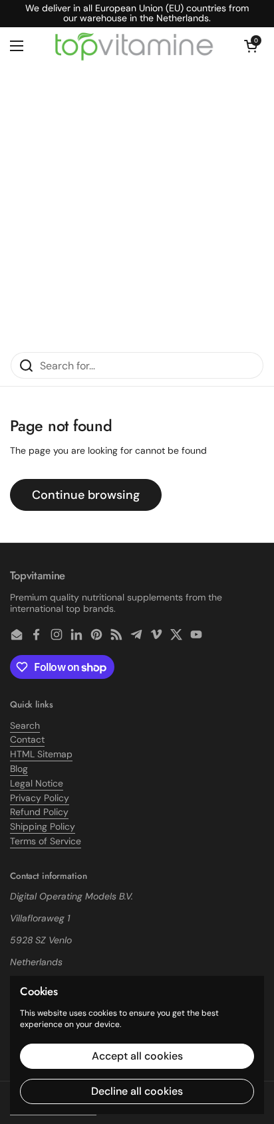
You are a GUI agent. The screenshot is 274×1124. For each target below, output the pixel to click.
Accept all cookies (137, 1056)
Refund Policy (39, 812)
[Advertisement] (137, 208)
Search (25, 725)
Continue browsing (86, 495)
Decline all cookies (137, 1091)
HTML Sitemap (41, 754)
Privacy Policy (39, 798)
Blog (19, 769)
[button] (250, 46)
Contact (27, 739)
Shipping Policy (42, 826)
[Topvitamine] (134, 45)
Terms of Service (45, 841)
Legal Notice (36, 783)
